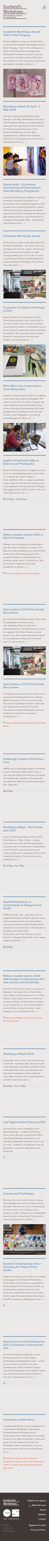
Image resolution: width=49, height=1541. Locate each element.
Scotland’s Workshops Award (21, 236)
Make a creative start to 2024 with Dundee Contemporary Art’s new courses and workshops (24, 979)
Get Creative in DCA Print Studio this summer (23, 685)
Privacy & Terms (38, 1530)
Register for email (37, 1525)
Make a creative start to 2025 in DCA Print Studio (23, 536)
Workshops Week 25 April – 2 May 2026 (22, 108)
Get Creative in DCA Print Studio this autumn (23, 611)
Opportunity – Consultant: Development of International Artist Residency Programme (22, 188)
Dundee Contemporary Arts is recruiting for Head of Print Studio (22, 1267)
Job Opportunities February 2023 (24, 1122)
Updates (42, 1514)
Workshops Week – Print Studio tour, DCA (23, 828)
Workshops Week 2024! (18, 1053)
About (43, 1510)
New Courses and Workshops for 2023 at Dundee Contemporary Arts (24, 1345)
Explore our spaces (37, 1500)
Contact (42, 1519)
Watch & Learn (39, 1505)
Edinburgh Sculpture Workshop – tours (24, 760)
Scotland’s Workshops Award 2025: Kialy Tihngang (21, 33)
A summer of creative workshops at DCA (24, 309)
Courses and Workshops (18, 1193)
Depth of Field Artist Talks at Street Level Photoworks (21, 462)
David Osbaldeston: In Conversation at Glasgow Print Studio (22, 905)
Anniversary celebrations (18, 1419)
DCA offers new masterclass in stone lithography (22, 387)
